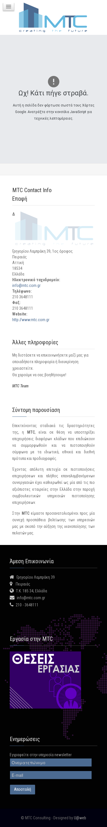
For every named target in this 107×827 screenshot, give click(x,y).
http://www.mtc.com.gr (30, 319)
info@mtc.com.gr (26, 285)
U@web (80, 818)
